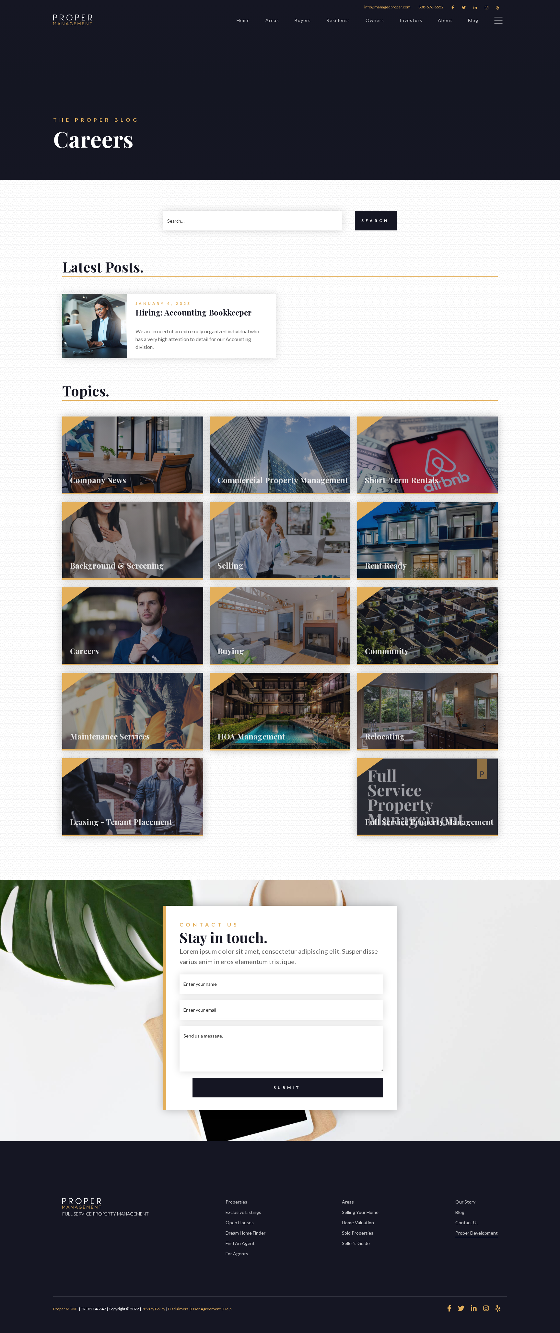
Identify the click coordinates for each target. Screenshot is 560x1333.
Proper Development (476, 1233)
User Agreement (206, 1308)
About (445, 20)
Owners (375, 20)
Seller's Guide (356, 1243)
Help (227, 1308)
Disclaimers (178, 1308)
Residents (338, 20)
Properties (236, 1202)
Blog (473, 20)
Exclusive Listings (243, 1212)
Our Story (465, 1202)
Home (243, 20)
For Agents (237, 1253)
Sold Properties (357, 1233)
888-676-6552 (431, 7)
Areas (272, 20)
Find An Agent (240, 1243)
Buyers (303, 20)
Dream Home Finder (245, 1233)
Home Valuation (358, 1222)
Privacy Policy (154, 1308)
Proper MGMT (65, 1308)
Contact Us (467, 1222)
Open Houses (240, 1222)
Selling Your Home (360, 1212)
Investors (411, 20)
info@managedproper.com (387, 7)
